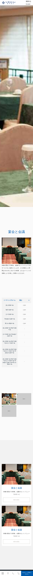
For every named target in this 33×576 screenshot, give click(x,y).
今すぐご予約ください (27, 573)
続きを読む (16, 499)
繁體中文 (28, 1)
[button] (9, 399)
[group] (16, 106)
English (28, 4)
